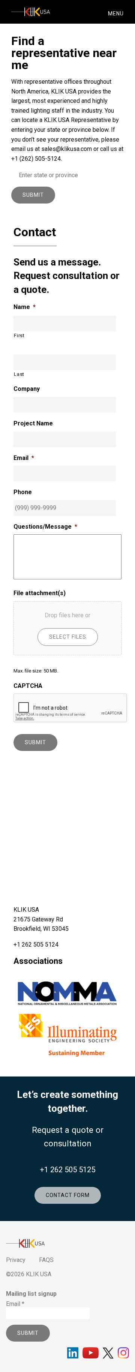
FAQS (46, 1259)
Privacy (16, 1259)
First (19, 335)
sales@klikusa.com (66, 148)
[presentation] (71, 708)
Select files (67, 637)
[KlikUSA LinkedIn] (72, 1352)
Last (19, 374)
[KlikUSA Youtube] (90, 1352)
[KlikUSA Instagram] (123, 1352)
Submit (33, 195)
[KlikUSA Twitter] (108, 1353)
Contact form (68, 1195)
